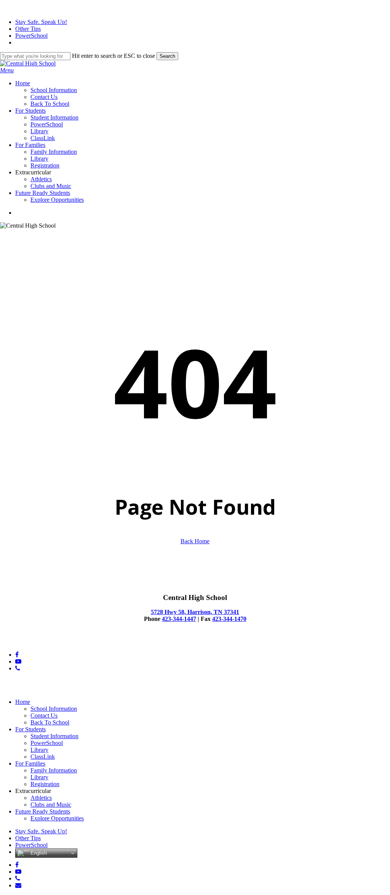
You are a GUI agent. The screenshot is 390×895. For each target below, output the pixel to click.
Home (22, 702)
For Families (30, 763)
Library (39, 750)
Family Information (53, 770)
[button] (7, 70)
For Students (30, 729)
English (38, 853)
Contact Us (44, 715)
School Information (53, 708)
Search (167, 56)
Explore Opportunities (57, 818)
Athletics (41, 797)
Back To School (49, 722)
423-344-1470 (229, 619)
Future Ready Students (42, 811)
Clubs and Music (50, 804)
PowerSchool (46, 743)
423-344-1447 (179, 619)
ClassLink (42, 756)
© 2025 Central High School (34, 641)
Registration (44, 784)
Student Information (54, 736)
